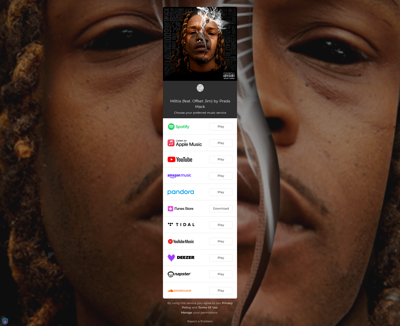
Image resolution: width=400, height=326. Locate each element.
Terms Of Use (208, 307)
